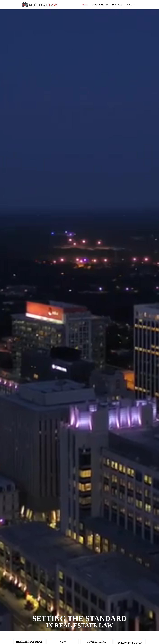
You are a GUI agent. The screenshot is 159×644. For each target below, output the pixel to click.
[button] (100, 4)
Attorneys (117, 4)
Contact (130, 4)
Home (84, 4)
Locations (98, 4)
